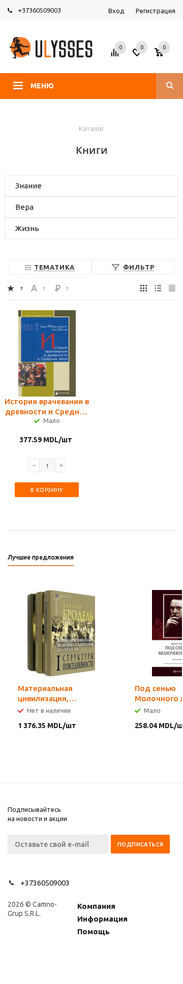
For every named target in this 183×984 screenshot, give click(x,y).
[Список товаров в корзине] (166, 55)
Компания (96, 906)
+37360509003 (39, 10)
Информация (102, 918)
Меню (42, 86)
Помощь (93, 931)
